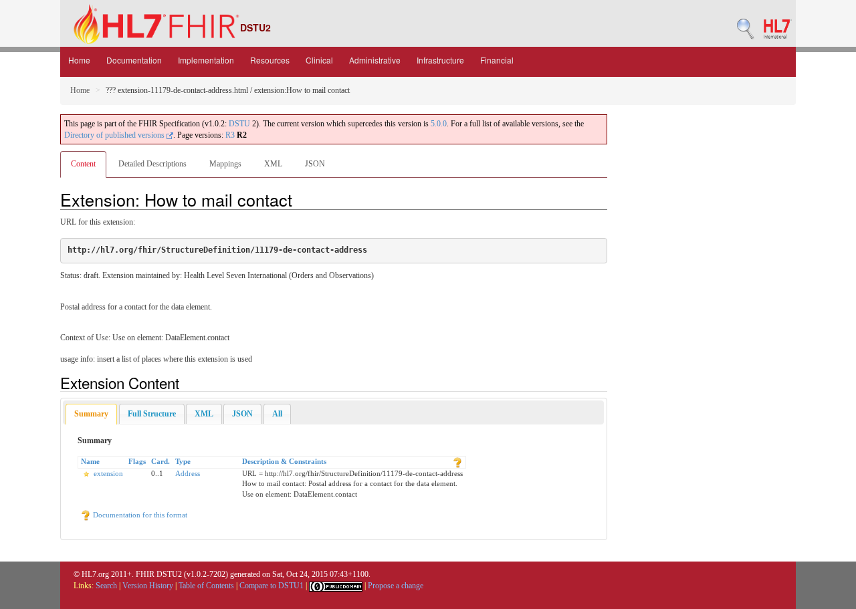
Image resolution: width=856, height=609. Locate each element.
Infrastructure (440, 60)
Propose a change (395, 585)
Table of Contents (206, 585)
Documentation (134, 60)
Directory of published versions (115, 135)
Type (183, 461)
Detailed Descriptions (152, 163)
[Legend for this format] (457, 461)
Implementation (206, 60)
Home (79, 60)
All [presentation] (277, 413)
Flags (137, 461)
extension (108, 473)
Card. (160, 461)
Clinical (319, 60)
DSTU (239, 123)
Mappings (225, 163)
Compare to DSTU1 (271, 585)
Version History (147, 585)
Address (187, 473)
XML (273, 163)
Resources (270, 60)
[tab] (91, 414)
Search (106, 585)
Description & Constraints (284, 461)
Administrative (375, 60)
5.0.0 (439, 123)
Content (83, 163)
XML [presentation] (204, 413)
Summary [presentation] (91, 413)
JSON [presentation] (242, 413)
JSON (315, 163)
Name (90, 461)
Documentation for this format (139, 515)
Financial (497, 60)
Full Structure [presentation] (152, 413)
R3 (230, 135)
